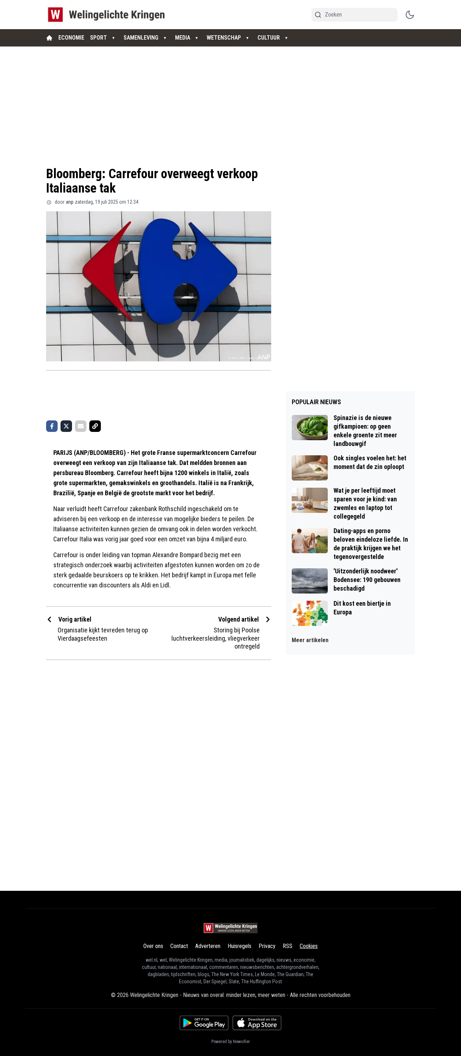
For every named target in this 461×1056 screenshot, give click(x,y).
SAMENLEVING (141, 37)
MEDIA (182, 37)
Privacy (267, 946)
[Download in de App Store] (257, 1023)
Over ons (153, 946)
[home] (49, 38)
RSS (287, 946)
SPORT (98, 37)
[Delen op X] (66, 426)
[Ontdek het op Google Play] (204, 1023)
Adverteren (207, 946)
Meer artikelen (310, 640)
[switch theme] (410, 15)
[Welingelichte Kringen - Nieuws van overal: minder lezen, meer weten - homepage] (108, 14)
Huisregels (239, 946)
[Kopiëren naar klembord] (95, 426)
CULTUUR (269, 37)
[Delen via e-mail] (80, 426)
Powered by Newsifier (230, 1041)
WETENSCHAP (224, 37)
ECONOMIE (71, 37)
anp (69, 202)
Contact (179, 946)
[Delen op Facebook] (52, 426)
